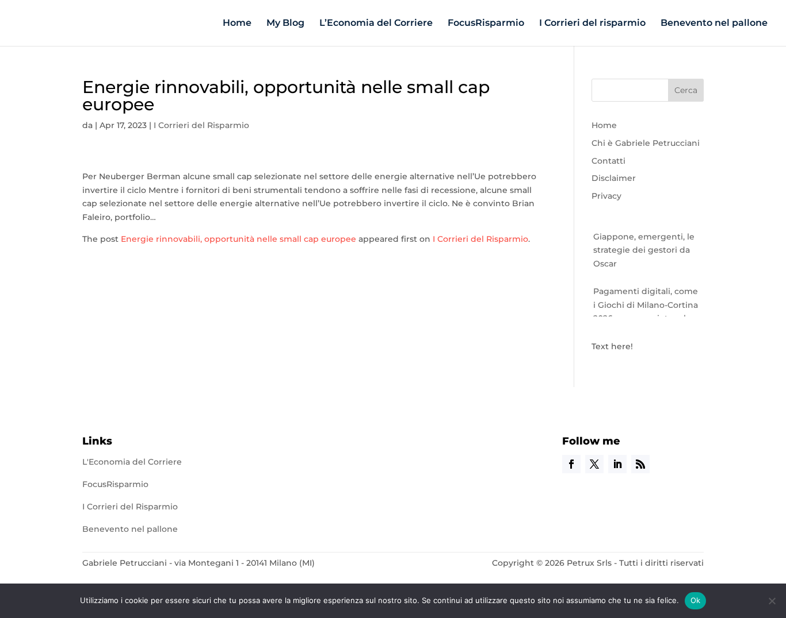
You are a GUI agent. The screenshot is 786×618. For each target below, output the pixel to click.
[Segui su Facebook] (571, 464)
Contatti (608, 161)
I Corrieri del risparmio (592, 23)
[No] (771, 601)
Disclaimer (614, 178)
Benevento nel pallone (714, 23)
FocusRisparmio (486, 23)
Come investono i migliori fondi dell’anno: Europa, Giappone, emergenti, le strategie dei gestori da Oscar (647, 234)
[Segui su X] (594, 464)
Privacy (606, 196)
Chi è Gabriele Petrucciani (646, 143)
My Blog (285, 23)
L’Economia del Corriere (376, 23)
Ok (695, 600)
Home (237, 23)
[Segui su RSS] (640, 464)
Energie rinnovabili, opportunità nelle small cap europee (238, 239)
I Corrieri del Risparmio (201, 125)
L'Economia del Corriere (132, 462)
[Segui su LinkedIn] (617, 464)
